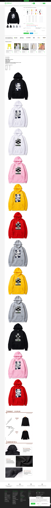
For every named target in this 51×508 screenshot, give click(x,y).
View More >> (44, 41)
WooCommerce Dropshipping (14, 498)
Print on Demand (7, 500)
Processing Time (25, 28)
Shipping (24, 23)
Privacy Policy (39, 505)
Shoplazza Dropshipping (14, 500)
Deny (38, 503)
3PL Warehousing (7, 501)
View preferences (44, 503)
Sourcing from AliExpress (14, 496)
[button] (42, 16)
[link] (6, 5)
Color (24, 9)
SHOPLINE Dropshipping (14, 502)
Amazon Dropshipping (15, 499)
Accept (33, 503)
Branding (25, 30)
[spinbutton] (41, 16)
